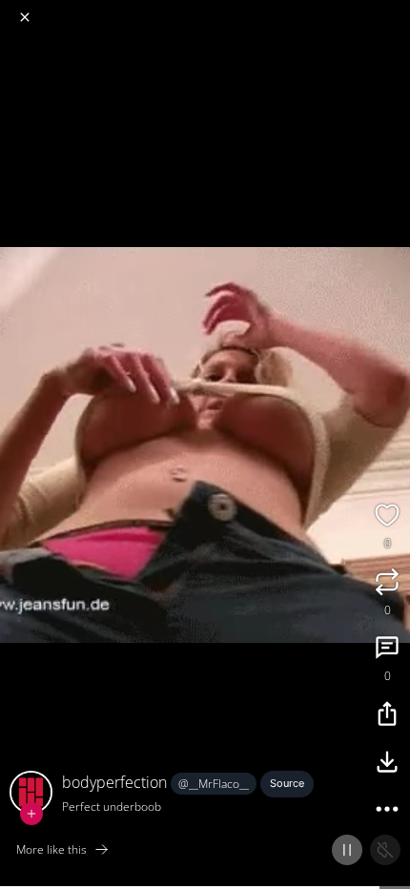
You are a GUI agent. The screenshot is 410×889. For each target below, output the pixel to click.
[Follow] (31, 813)
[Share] (387, 716)
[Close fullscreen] (24, 17)
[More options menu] (393, 9)
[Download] (387, 764)
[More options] (387, 812)
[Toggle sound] (385, 850)
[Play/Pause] (347, 850)
